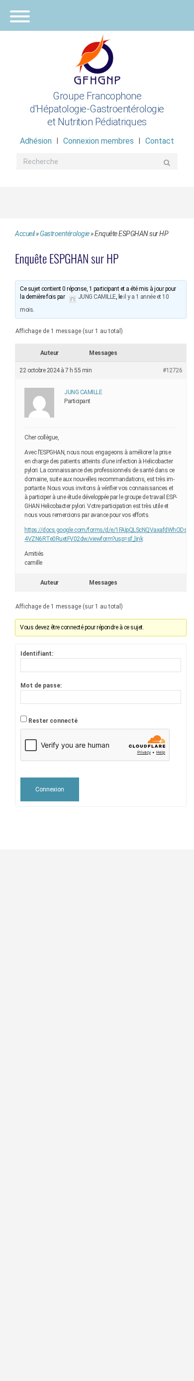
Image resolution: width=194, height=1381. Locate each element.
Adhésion (36, 141)
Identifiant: (36, 653)
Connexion (49, 789)
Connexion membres (98, 141)
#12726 (172, 370)
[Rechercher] (167, 162)
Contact (159, 141)
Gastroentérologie (65, 234)
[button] (97, 15)
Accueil (25, 234)
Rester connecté (53, 720)
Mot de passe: (41, 685)
